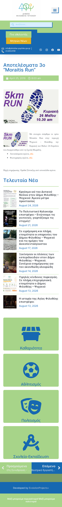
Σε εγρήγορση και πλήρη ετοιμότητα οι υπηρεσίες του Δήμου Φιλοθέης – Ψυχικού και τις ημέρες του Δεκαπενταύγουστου (38, 237)
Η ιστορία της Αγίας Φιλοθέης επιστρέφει (38, 300)
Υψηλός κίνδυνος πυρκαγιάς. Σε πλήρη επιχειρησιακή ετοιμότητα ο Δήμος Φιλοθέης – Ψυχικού (38, 281)
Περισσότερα (31, 342)
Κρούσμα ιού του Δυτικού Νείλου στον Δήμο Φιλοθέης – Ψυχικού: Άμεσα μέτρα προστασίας (39, 196)
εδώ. (32, 154)
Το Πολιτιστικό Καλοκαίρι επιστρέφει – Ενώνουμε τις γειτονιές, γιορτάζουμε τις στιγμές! (37, 216)
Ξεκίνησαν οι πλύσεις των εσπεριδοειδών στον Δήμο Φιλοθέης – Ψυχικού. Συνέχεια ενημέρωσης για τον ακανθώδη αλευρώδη (37, 260)
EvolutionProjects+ (39, 487)
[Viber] (41, 50)
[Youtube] (59, 50)
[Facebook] (53, 50)
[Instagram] (47, 50)
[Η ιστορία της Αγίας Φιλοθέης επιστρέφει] (10, 302)
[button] (54, 10)
